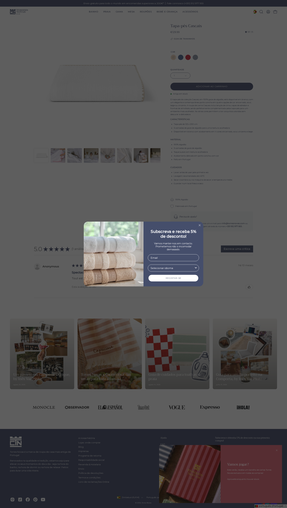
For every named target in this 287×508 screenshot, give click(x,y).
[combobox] (172, 268)
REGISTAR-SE (173, 278)
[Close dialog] (200, 225)
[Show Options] (195, 268)
